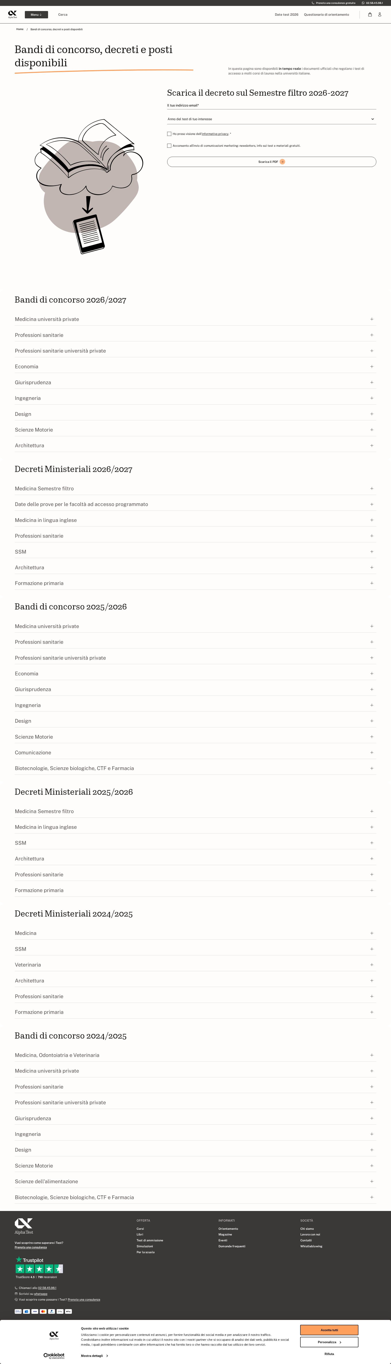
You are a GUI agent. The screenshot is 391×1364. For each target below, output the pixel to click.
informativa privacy (215, 133)
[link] (380, 14)
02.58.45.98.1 (47, 1288)
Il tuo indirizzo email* (183, 105)
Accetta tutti (329, 1330)
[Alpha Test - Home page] (12, 14)
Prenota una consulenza (84, 1299)
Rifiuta (329, 1354)
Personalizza (327, 1342)
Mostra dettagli (92, 1355)
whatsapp (40, 1293)
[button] (370, 14)
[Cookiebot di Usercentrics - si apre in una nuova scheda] (54, 1356)
